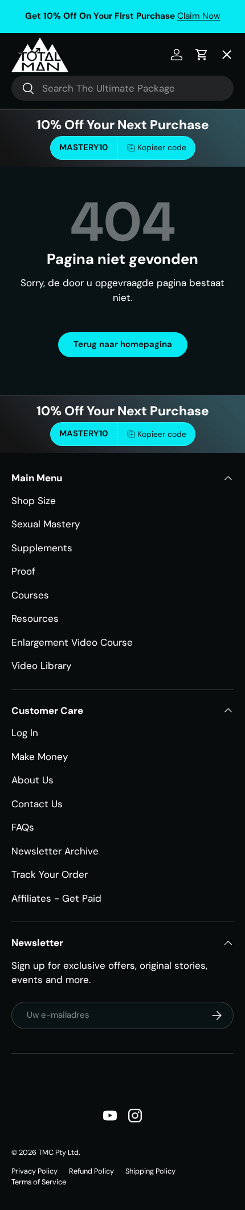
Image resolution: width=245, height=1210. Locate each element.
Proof (23, 571)
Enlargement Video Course (72, 642)
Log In (24, 732)
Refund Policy (91, 1171)
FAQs (22, 827)
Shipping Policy (150, 1171)
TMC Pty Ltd (58, 1152)
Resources (35, 618)
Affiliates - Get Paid (56, 898)
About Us (32, 780)
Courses (30, 595)
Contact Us (37, 804)
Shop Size (33, 500)
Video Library (41, 665)
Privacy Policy (34, 1171)
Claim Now (198, 16)
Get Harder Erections (70, 162)
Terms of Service (38, 1182)
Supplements (41, 548)
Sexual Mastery (45, 524)
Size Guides (48, 120)
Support (39, 331)
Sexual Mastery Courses (77, 205)
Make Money (39, 756)
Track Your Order (49, 874)
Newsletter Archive (55, 851)
